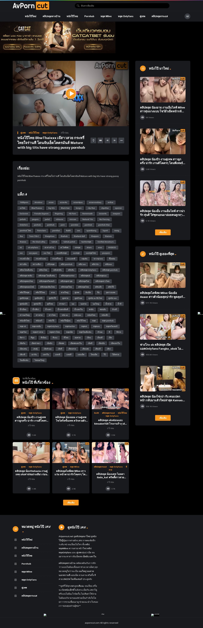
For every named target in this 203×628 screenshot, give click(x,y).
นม (73, 304)
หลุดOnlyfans (53, 326)
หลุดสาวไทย (54, 332)
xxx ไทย (47, 253)
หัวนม (100, 332)
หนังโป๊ (51, 321)
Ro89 (68, 230)
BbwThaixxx (37, 208)
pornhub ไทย (25, 230)
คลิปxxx (108, 264)
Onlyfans (24, 225)
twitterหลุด (86, 242)
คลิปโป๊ (111, 287)
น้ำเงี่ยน (23, 309)
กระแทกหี (71, 259)
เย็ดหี (90, 343)
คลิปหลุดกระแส (160, 16)
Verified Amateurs (106, 242)
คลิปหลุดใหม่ (66, 287)
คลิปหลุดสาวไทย (102, 281)
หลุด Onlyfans (125, 16)
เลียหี (60, 349)
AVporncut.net (66, 536)
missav (73, 219)
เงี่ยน (89, 337)
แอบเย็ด (81, 354)
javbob (23, 219)
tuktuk (54, 242)
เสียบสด (85, 349)
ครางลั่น (23, 264)
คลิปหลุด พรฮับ (26, 276)
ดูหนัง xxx (112, 298)
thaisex (108, 236)
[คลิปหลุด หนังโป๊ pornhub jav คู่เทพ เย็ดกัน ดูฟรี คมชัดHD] (31, 6)
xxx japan (33, 253)
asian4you (78, 202)
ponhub (37, 225)
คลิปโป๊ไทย (40, 292)
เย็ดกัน (22, 343)
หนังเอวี (39, 321)
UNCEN (66, 579)
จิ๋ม (98, 292)
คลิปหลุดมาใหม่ (82, 536)
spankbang (91, 230)
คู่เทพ (142, 16)
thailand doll (79, 236)
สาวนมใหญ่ (24, 315)
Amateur (38, 202)
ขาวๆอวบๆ (98, 259)
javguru (35, 219)
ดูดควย (65, 298)
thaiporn (95, 236)
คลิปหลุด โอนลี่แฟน (47, 276)
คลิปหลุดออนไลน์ (27, 287)
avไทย (22, 208)
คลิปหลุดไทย (83, 287)
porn (63, 225)
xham (89, 247)
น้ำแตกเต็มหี (63, 309)
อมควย (78, 337)
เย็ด (110, 337)
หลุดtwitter (70, 326)
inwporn (116, 214)
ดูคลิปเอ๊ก (39, 298)
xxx (21, 253)
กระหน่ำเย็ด (24, 259)
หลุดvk (84, 326)
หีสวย (118, 332)
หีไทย (66, 337)
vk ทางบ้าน (49, 247)
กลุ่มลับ (84, 259)
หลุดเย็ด (69, 332)
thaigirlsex (49, 236)
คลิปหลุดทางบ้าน (51, 16)
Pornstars (41, 230)
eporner (118, 208)
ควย (53, 292)
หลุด (94, 321)
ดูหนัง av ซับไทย (95, 298)
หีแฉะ (55, 337)
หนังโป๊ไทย (72, 16)
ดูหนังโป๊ (37, 304)
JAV (80, 540)
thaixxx (23, 242)
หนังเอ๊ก (105, 315)
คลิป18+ (95, 264)
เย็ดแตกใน (115, 343)
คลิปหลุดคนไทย (26, 281)
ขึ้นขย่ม (112, 259)
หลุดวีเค (23, 332)
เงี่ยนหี (99, 337)
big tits (51, 208)
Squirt (105, 230)
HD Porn (72, 214)
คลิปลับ (71, 270)
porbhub (50, 225)
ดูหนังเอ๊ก (23, 304)
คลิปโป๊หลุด (24, 292)
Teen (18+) (34, 236)
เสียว (109, 349)
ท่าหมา (62, 304)
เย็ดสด (61, 343)
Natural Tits (87, 219)
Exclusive (24, 214)
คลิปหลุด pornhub (110, 270)
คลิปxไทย (43, 270)
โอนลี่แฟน (24, 360)
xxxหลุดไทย (91, 253)
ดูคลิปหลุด (24, 298)
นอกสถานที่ (64, 575)
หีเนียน (43, 337)
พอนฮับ (103, 309)
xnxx (100, 247)
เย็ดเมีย (102, 343)
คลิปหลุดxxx (101, 276)
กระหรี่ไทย (56, 259)
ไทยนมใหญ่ (39, 360)
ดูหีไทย (50, 304)
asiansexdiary (95, 202)
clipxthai (105, 208)
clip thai (91, 208)
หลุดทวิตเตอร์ (111, 326)
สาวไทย (52, 315)
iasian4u (103, 214)
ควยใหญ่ (64, 292)
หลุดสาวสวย (38, 332)
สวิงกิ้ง (90, 575)
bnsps (79, 208)
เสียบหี (98, 349)
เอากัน (34, 354)
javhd (47, 219)
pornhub (88, 225)
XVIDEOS (112, 247)
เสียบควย (72, 349)
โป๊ (105, 354)
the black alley (39, 242)
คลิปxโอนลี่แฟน (26, 270)
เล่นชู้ (35, 349)
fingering (59, 214)
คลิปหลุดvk (85, 276)
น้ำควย (108, 304)
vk (21, 247)
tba (21, 236)
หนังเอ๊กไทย (24, 321)
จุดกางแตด (110, 292)
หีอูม (32, 337)
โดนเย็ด (94, 354)
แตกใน (46, 354)
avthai (110, 202)
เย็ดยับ (49, 343)
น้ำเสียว (36, 309)
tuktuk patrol (69, 242)
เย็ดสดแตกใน (76, 343)
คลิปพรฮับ (57, 270)
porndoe (74, 225)
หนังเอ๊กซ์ (69, 590)
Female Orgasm (41, 214)
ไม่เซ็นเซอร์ (76, 579)
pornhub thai (104, 225)
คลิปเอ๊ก (98, 287)
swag (116, 230)
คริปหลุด (51, 264)
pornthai (56, 230)
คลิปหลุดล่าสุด (66, 281)
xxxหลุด (76, 253)
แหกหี (57, 354)
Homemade (87, 214)
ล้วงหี (114, 309)
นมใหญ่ (96, 304)
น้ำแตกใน (78, 309)
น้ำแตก (48, 309)
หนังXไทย (91, 315)
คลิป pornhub (66, 264)
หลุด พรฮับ (36, 326)
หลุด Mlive (106, 16)
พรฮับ (91, 309)
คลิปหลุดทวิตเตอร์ (46, 281)
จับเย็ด (88, 292)
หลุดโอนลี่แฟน (85, 332)
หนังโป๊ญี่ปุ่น (65, 321)
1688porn (24, 202)
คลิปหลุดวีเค (84, 281)
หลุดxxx (96, 326)
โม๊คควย (115, 354)
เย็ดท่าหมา (36, 343)
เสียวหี (22, 354)
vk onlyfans (33, 247)
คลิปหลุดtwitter (68, 276)
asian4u (63, 202)
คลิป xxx (82, 264)
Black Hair (65, 208)
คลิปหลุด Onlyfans (88, 270)
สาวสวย (39, 315)
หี (109, 332)
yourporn (106, 253)
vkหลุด (77, 247)
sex (78, 230)
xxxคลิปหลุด (62, 253)
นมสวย (83, 304)
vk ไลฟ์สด (64, 247)
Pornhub (89, 16)
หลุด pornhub (108, 321)
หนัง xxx (77, 315)
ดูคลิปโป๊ (52, 298)
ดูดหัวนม (78, 298)
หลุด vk (23, 326)
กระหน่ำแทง (41, 259)
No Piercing (104, 219)
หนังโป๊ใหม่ (30, 16)
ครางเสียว (37, 264)
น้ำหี (119, 304)
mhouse (59, 219)
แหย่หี (68, 354)
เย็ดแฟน (23, 349)
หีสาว (22, 337)
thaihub (64, 236)
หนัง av (65, 315)
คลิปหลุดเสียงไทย (47, 287)
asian (51, 202)
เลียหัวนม (48, 349)
